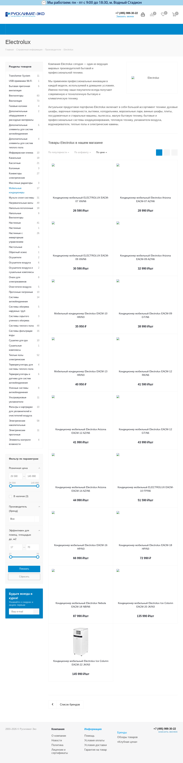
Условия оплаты (94, 740)
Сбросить (24, 576)
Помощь (89, 735)
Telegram (174, 741)
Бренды (122, 732)
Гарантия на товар (95, 749)
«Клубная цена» (127, 741)
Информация (93, 729)
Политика (57, 745)
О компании (58, 735)
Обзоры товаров (127, 737)
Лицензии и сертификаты (59, 751)
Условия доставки (95, 745)
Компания (58, 729)
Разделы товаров (20, 66)
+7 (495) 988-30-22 (126, 13)
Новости (56, 740)
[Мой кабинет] (143, 14)
